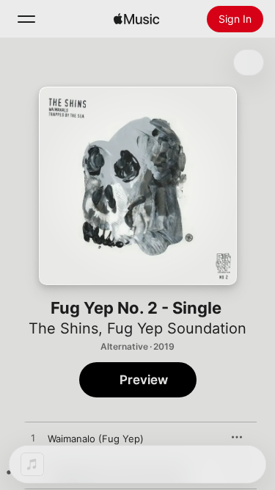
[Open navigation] (26, 19)
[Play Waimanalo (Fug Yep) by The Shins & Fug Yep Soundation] (33, 438)
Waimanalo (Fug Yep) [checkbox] (96, 438)
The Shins (63, 328)
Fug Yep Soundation (176, 328)
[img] (136, 19)
